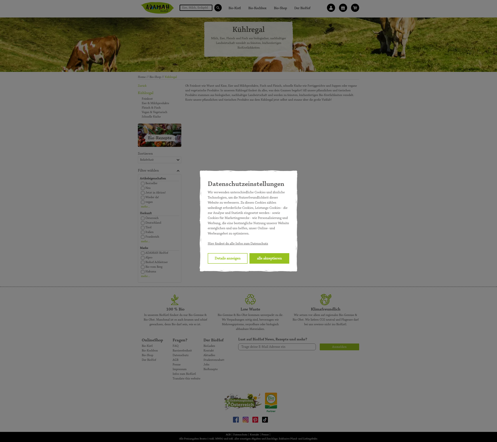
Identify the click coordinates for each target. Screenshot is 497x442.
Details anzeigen (228, 258)
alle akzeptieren (269, 258)
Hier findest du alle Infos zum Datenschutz (238, 244)
